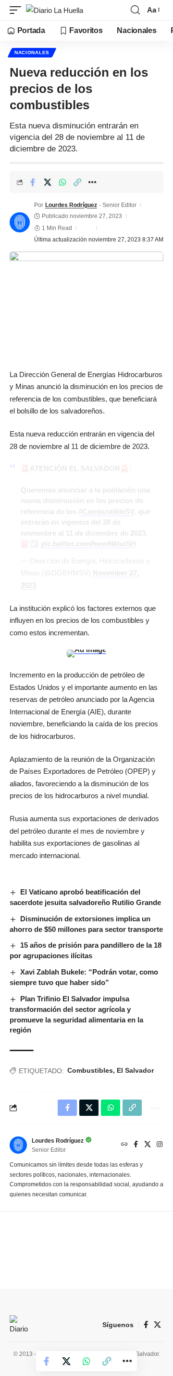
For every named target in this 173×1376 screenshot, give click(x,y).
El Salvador (135, 1070)
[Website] (124, 1145)
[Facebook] (136, 1145)
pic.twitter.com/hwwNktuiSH (88, 543)
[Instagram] (159, 1145)
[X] (147, 1145)
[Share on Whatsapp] (62, 182)
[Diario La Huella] (54, 10)
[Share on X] (47, 182)
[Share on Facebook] (32, 182)
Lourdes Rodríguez (71, 205)
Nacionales (31, 52)
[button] (18, 10)
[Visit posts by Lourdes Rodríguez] (20, 222)
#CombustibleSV (106, 511)
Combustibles (90, 1070)
